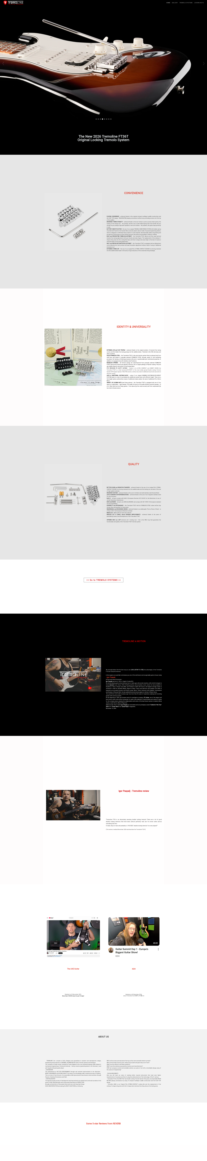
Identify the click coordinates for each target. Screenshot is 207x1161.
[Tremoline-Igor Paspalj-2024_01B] (73, 675)
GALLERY (175, 2)
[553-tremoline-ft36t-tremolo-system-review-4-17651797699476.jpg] (73, 937)
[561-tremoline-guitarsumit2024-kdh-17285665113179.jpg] (134, 937)
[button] (103, 580)
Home (168, 2)
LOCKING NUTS (199, 2)
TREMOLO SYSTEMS (186, 2)
